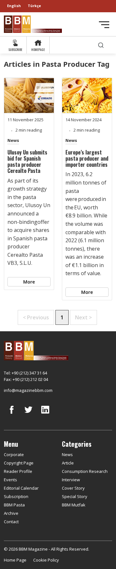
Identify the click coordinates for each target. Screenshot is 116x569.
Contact (11, 521)
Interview (71, 480)
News (13, 140)
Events (10, 480)
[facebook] (11, 414)
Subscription (16, 496)
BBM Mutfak (73, 505)
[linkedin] (45, 414)
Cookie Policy (46, 560)
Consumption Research (85, 471)
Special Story (74, 496)
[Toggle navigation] (104, 24)
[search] (101, 45)
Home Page (15, 560)
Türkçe (34, 5)
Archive (11, 513)
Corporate (14, 454)
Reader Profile (18, 471)
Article (68, 463)
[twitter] (28, 414)
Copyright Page (19, 463)
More (29, 282)
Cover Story (73, 488)
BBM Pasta (14, 505)
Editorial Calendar (21, 488)
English (14, 5)
